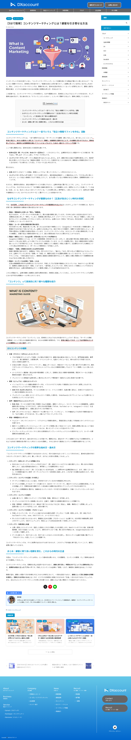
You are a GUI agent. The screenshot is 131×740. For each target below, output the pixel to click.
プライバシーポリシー (115, 731)
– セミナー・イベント (61, 704)
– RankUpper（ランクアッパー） (14, 714)
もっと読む (51, 652)
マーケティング (16, 610)
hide (55, 103)
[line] (55, 587)
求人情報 (114, 10)
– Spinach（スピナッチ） (12, 710)
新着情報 (65, 10)
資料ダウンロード (96, 5)
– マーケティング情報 (61, 708)
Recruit (80, 689)
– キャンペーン (59, 701)
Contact (109, 699)
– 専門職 (77, 697)
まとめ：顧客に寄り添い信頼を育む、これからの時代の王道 (42, 122)
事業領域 (33, 10)
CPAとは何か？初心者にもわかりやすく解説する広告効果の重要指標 (50, 637)
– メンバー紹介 (33, 704)
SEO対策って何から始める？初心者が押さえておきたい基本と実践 (20, 637)
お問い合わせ (113, 5)
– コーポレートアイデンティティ (38, 697)
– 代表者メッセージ (34, 694)
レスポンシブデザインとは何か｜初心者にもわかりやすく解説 (80, 637)
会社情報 (98, 10)
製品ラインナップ (49, 10)
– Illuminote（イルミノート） (13, 717)
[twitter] (45, 587)
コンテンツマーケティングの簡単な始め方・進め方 (39, 119)
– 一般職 (77, 701)
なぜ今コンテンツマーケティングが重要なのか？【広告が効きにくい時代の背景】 (50, 113)
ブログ (82, 10)
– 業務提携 (58, 697)
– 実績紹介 (58, 711)
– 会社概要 (31, 701)
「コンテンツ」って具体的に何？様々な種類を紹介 (39, 116)
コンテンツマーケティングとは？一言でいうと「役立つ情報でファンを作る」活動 (50, 110)
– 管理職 (77, 694)
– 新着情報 (58, 694)
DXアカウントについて (16, 10)
